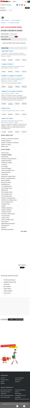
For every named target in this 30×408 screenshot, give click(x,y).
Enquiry (2, 381)
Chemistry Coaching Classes (8, 198)
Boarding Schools (5, 184)
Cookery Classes (5, 217)
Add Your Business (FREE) (11, 27)
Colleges (3, 206)
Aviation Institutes (5, 172)
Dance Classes (4, 221)
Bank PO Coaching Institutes (8, 178)
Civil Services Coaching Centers (9, 200)
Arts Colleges (4, 166)
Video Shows (3, 393)
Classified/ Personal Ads (20, 395)
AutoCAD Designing (6, 168)
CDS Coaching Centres (6, 192)
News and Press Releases (6, 390)
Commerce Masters (7, 64)
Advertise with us (4, 379)
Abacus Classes (5, 152)
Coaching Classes (5, 204)
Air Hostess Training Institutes (8, 158)
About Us (3, 378)
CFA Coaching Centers (6, 194)
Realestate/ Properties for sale (22, 399)
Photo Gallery (18, 393)
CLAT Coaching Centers (7, 202)
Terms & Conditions (19, 378)
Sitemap (2, 383)
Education (3, 227)
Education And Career (6, 391)
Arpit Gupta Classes (7, 51)
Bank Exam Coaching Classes (8, 176)
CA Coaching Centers (6, 186)
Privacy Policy (18, 379)
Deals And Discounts (5, 397)
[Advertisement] (15, 14)
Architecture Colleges (6, 162)
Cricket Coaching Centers (7, 219)
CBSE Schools (4, 190)
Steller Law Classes (7, 118)
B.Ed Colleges (4, 174)
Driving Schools (5, 225)
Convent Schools (5, 215)
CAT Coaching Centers (6, 188)
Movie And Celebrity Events (7, 395)
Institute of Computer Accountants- (12, 75)
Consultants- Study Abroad (8, 213)
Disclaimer (17, 381)
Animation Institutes (6, 160)
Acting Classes (4, 156)
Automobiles (18, 397)
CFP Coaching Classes (6, 196)
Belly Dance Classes (6, 182)
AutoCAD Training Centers (7, 170)
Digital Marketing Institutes (8, 223)
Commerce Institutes (6, 209)
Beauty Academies (5, 180)
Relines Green (6, 108)
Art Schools (4, 164)
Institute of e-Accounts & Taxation (12, 91)
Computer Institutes (6, 211)
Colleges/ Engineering (6, 208)
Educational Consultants (7, 229)
